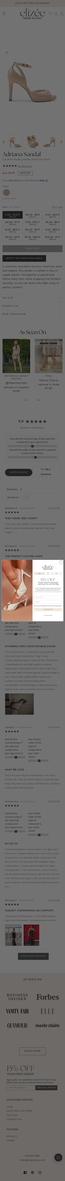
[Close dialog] (61, 562)
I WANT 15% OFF (48, 609)
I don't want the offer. (48, 615)
